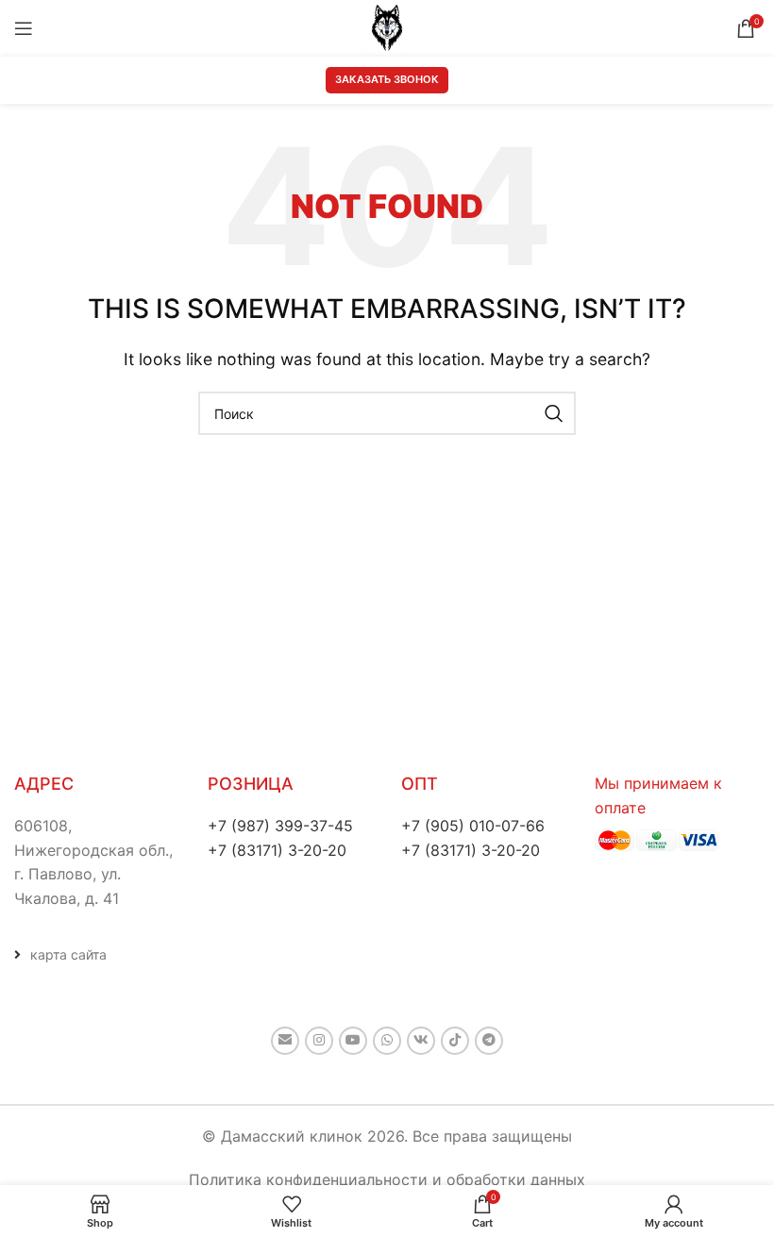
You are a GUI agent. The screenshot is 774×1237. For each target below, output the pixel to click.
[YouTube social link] (353, 1041)
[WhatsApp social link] (387, 1041)
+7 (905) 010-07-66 (473, 825)
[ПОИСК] (554, 413)
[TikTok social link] (455, 1041)
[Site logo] (387, 26)
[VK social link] (421, 1041)
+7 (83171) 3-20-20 (277, 850)
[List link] (96, 954)
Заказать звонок (387, 79)
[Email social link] (285, 1041)
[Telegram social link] (489, 1041)
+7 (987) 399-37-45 (280, 825)
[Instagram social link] (319, 1041)
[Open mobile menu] (23, 28)
